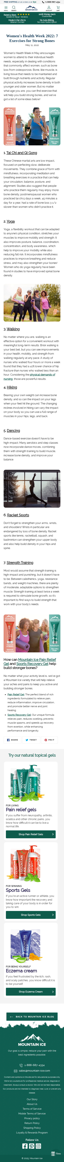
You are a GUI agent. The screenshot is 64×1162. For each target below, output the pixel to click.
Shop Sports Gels (31, 914)
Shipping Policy (32, 1127)
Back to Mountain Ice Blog (34, 1016)
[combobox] (14, 8)
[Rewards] (56, 1154)
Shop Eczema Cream (31, 991)
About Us (32, 1104)
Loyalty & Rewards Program (32, 1132)
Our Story (32, 1099)
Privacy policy (32, 1118)
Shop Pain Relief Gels (31, 834)
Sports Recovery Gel (32, 664)
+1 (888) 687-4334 (52, 2)
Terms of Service (32, 1108)
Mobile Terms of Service (32, 1113)
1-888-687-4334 (34, 1065)
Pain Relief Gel (16, 694)
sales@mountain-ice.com (34, 1070)
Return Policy (32, 1123)
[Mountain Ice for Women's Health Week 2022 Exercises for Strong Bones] (32, 144)
